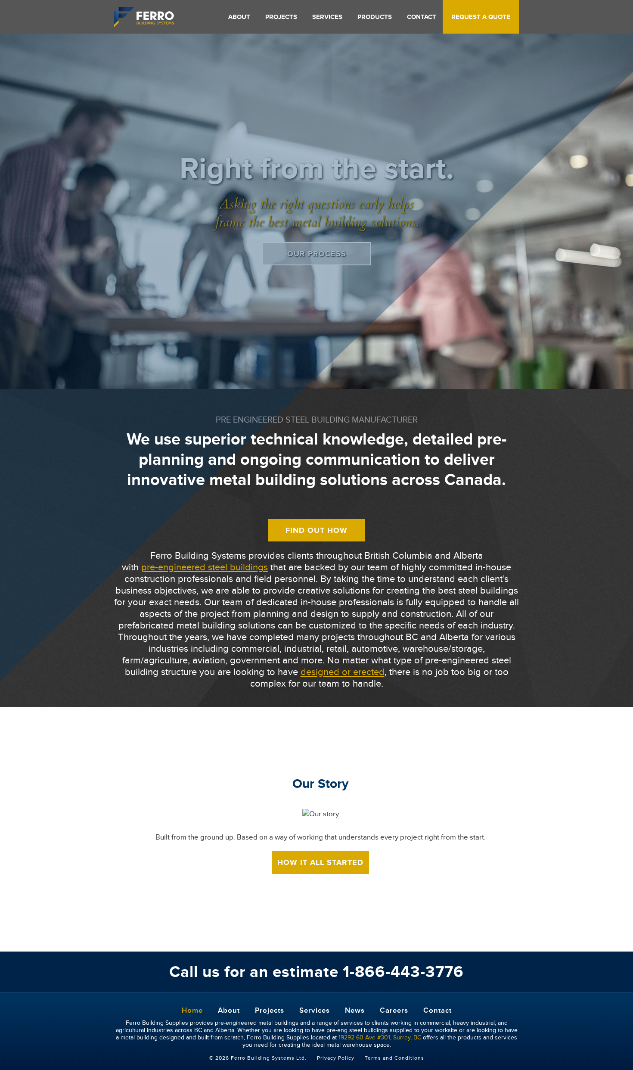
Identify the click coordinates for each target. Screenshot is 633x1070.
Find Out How (316, 530)
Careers (394, 1010)
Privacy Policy (335, 1058)
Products (374, 17)
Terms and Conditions (394, 1058)
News (355, 1010)
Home (192, 1010)
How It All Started (320, 862)
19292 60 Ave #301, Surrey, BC (379, 1037)
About (239, 17)
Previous (10, 186)
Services (327, 17)
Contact (421, 17)
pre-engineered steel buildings (204, 567)
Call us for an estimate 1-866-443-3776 (316, 972)
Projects (281, 17)
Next (622, 186)
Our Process (316, 253)
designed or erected (343, 672)
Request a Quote (480, 17)
